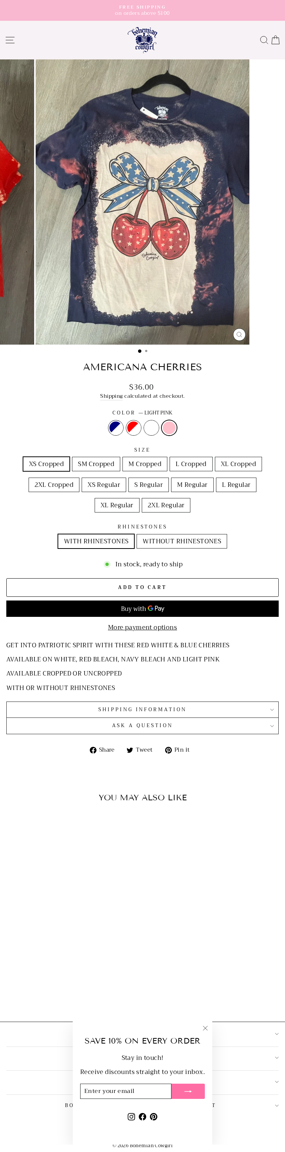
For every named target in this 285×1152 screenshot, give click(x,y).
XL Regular (117, 505)
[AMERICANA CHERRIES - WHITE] (63, 996)
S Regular (148, 484)
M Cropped (144, 464)
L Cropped (191, 464)
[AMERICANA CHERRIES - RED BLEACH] (54, 996)
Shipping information (142, 709)
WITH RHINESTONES (96, 541)
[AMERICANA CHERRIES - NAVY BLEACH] (46, 996)
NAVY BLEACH (115, 427)
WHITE (151, 427)
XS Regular (104, 484)
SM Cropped (96, 464)
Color (142, 413)
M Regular (192, 484)
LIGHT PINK (169, 427)
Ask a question (142, 725)
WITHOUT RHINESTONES (181, 541)
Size (142, 450)
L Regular (236, 484)
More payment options (142, 627)
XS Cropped (46, 464)
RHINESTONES (143, 527)
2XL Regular (166, 505)
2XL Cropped (54, 484)
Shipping (111, 396)
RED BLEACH (133, 427)
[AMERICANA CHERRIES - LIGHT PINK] (71, 996)
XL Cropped (238, 464)
